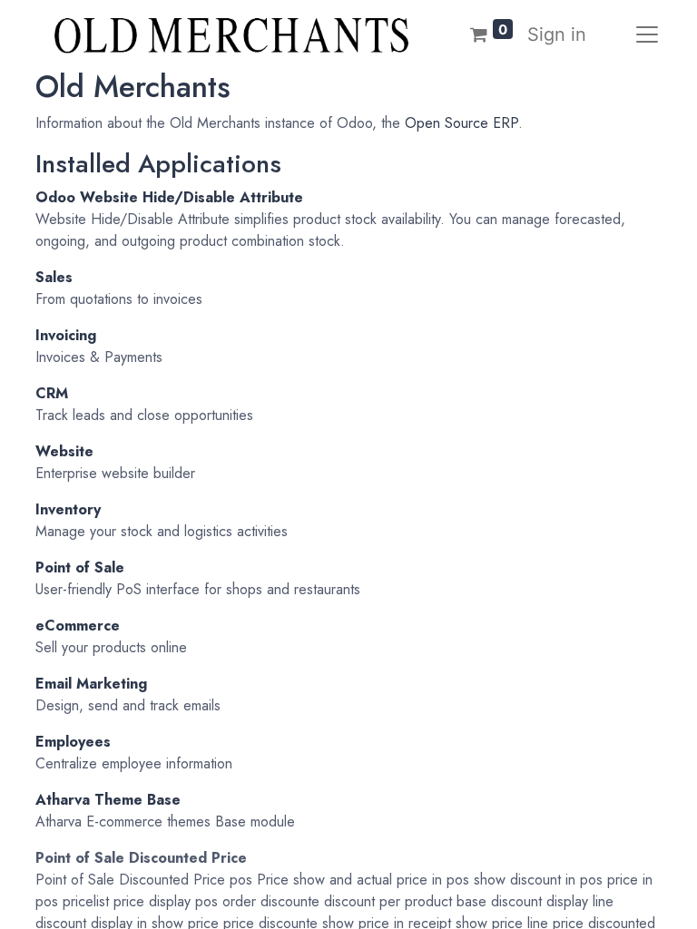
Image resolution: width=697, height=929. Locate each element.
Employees (73, 741)
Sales (54, 277)
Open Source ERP (461, 122)
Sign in (556, 34)
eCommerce (77, 625)
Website (64, 451)
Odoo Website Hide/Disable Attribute (169, 197)
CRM (51, 393)
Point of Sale (79, 567)
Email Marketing (91, 683)
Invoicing (65, 335)
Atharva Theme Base (108, 799)
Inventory (68, 509)
